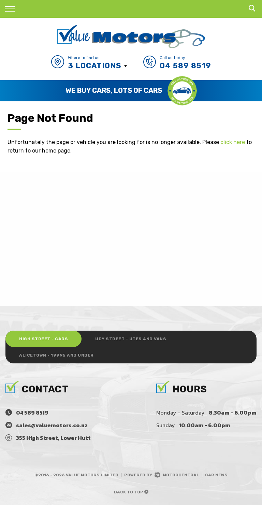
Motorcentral (181, 475)
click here (232, 142)
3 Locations (94, 65)
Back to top (129, 492)
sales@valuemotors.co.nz (52, 425)
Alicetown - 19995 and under (56, 355)
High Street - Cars (43, 338)
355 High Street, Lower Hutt (53, 438)
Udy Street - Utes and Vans (130, 338)
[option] (131, 90)
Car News (216, 475)
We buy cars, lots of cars (114, 90)
